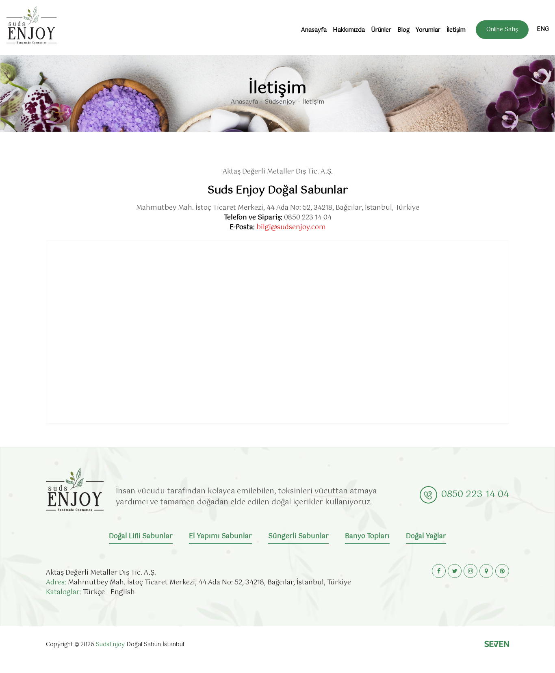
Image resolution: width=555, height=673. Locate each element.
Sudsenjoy (280, 102)
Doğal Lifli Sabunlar (141, 537)
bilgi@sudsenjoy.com (291, 227)
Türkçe (94, 592)
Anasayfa (314, 30)
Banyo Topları (367, 537)
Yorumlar (428, 30)
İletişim (456, 30)
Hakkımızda (349, 30)
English (123, 592)
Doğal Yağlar (426, 537)
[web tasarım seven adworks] (496, 645)
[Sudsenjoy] (31, 25)
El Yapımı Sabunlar (220, 537)
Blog (403, 30)
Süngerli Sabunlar (298, 537)
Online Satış (502, 30)
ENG (543, 29)
